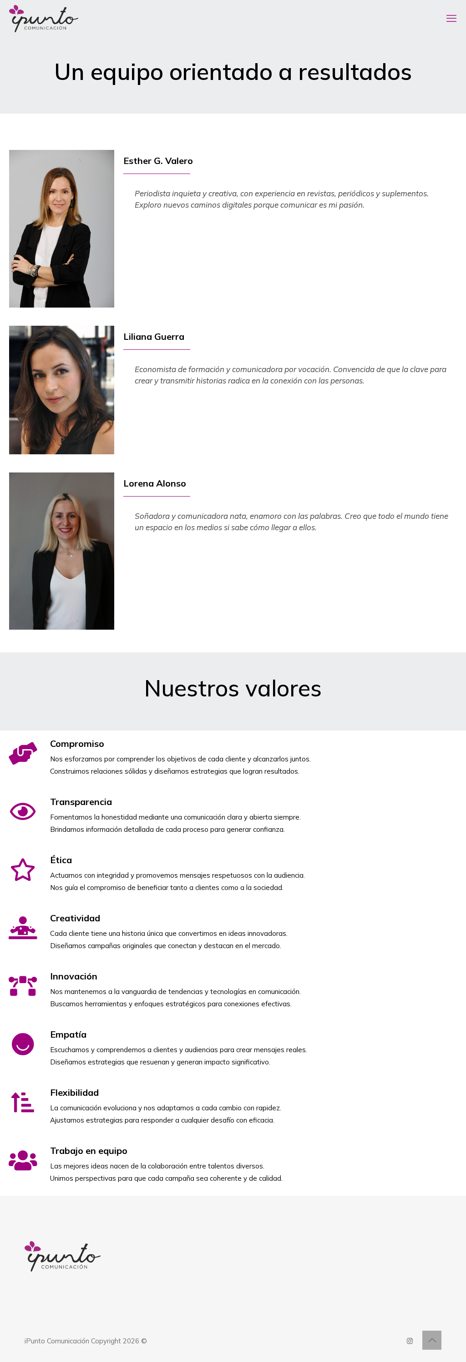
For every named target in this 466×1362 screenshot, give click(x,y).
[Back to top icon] (431, 1340)
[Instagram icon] (409, 1341)
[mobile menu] (451, 18)
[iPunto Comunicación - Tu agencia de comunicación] (43, 18)
